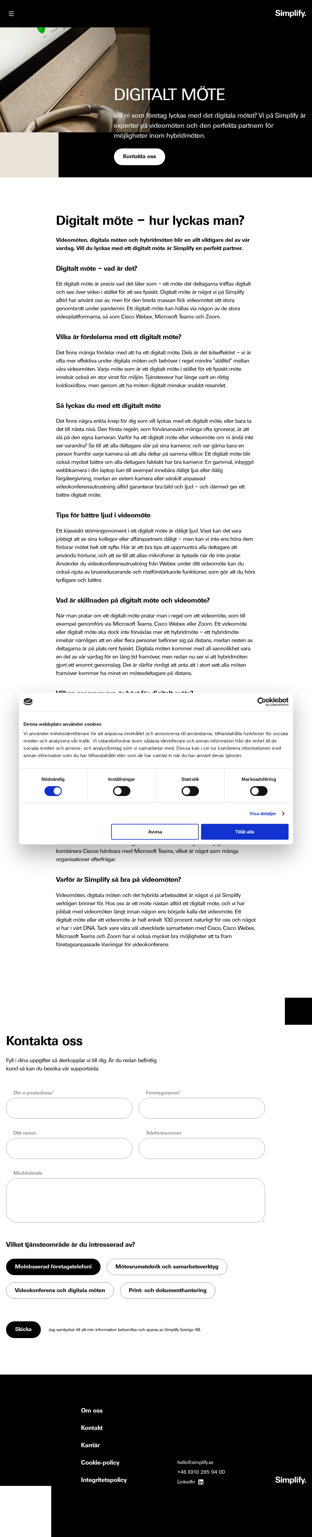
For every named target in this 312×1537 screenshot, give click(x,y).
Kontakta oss (139, 156)
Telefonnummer (164, 1133)
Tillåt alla (244, 831)
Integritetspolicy (104, 1480)
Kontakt (92, 1428)
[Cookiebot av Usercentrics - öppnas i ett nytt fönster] (262, 701)
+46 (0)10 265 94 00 (201, 1472)
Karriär (90, 1445)
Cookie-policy (100, 1463)
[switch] (121, 791)
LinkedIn (186, 1482)
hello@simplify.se (195, 1462)
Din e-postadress (32, 1093)
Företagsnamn (162, 1093)
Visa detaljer (263, 813)
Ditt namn (24, 1133)
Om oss (92, 1411)
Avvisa (155, 831)
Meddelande (27, 1173)
